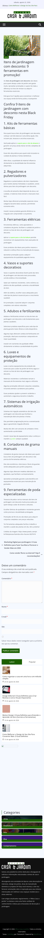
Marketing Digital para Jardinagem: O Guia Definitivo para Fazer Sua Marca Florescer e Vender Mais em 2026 (21, 545)
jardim (13, 439)
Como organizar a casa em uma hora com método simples (21, 678)
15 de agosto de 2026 (11, 739)
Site (3, 627)
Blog (5, 839)
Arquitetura (7, 825)
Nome (5, 607)
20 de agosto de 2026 (11, 682)
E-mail (5, 617)
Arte (5, 832)
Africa (5, 819)
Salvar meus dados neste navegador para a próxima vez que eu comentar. (22, 642)
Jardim (6, 57)
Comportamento (9, 846)
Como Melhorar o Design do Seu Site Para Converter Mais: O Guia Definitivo (23, 7)
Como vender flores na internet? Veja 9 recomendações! (25, 554)
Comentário (7, 578)
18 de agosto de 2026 (11, 701)
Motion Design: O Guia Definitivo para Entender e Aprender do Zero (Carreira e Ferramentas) (21, 716)
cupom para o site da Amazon (27, 143)
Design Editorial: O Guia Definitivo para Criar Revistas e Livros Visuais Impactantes (19, 697)
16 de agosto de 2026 (11, 720)
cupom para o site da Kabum (20, 237)
